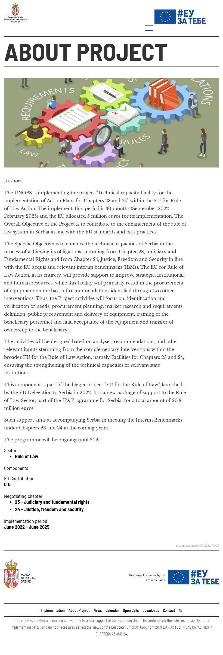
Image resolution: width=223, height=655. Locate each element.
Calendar (112, 610)
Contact (169, 610)
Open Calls (131, 610)
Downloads (151, 610)
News (98, 610)
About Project (79, 610)
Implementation (53, 610)
